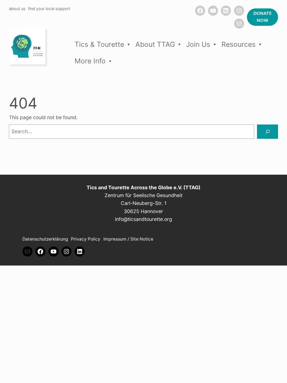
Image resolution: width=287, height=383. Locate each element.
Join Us (198, 44)
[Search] (267, 131)
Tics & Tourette (99, 44)
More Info (90, 61)
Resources (238, 44)
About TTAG (155, 44)
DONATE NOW (262, 17)
